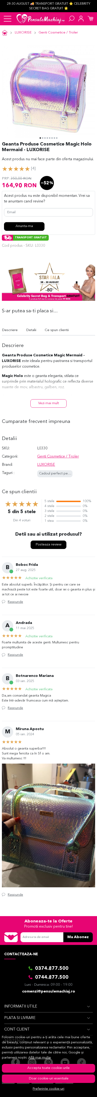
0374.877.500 (52, 968)
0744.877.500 (52, 977)
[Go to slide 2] (42, 138)
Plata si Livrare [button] (20, 1018)
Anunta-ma (24, 226)
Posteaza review (48, 544)
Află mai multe (39, 1058)
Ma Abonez (78, 937)
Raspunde (15, 602)
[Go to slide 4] (47, 138)
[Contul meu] (81, 18)
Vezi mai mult (48, 403)
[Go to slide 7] (54, 138)
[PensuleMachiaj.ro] (40, 18)
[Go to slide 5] (49, 138)
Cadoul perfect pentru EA (59, 473)
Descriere (10, 330)
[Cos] (90, 18)
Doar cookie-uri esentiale (49, 1078)
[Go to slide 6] (52, 138)
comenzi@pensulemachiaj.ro (48, 991)
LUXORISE (23, 32)
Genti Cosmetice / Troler (58, 32)
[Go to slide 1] (40, 138)
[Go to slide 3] (45, 138)
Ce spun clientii (57, 330)
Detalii (31, 330)
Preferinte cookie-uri (48, 1089)
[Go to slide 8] (56, 138)
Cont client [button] (17, 1029)
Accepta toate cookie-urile (48, 1068)
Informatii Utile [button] (20, 1006)
